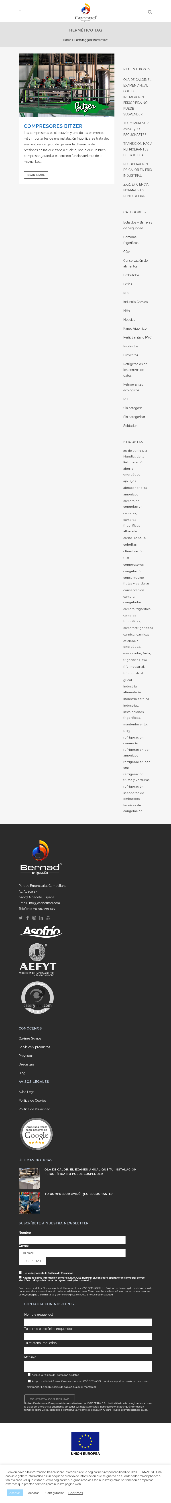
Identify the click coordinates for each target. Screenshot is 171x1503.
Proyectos (130, 355)
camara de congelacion (133, 503)
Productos (130, 346)
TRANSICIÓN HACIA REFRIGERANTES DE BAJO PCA (137, 149)
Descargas (26, 1064)
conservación (133, 590)
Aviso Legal (27, 1092)
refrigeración (133, 786)
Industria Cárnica (135, 302)
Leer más (75, 1493)
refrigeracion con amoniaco (137, 752)
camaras (129, 513)
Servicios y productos (34, 1047)
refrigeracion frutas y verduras (136, 777)
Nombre (25, 1232)
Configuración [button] (55, 1493)
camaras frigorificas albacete (131, 525)
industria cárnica (136, 699)
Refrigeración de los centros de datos (135, 369)
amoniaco (130, 494)
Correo (23, 1246)
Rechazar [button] (32, 1493)
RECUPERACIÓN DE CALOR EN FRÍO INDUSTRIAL (137, 169)
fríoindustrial (133, 673)
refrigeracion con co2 (137, 764)
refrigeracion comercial (133, 740)
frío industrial (133, 666)
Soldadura (130, 426)
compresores (133, 564)
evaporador (132, 653)
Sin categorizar (134, 417)
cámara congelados (132, 599)
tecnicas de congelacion (133, 808)
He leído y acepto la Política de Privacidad (48, 1273)
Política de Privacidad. (101, 1294)
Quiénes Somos (30, 1038)
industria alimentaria (132, 689)
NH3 (126, 311)
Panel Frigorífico (135, 328)
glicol (127, 680)
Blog (22, 1073)
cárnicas (142, 634)
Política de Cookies (32, 1100)
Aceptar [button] (14, 1493)
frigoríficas (131, 660)
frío (144, 660)
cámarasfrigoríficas (138, 628)
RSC (126, 399)
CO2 (126, 251)
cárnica (129, 634)
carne (127, 538)
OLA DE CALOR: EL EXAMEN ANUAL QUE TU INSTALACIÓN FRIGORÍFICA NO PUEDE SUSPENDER (137, 97)
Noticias (129, 319)
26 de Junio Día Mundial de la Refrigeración (135, 456)
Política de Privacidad (34, 1109)
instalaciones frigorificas (133, 714)
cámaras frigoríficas (131, 618)
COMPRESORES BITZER (53, 126)
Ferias (127, 284)
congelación (133, 571)
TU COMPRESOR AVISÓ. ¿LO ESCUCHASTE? (136, 129)
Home (67, 40)
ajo (125, 481)
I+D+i (126, 293)
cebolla (140, 538)
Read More (36, 174)
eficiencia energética (131, 643)
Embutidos (131, 275)
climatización (133, 551)
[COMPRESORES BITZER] (66, 85)
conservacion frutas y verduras (136, 580)
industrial (130, 705)
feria (146, 653)
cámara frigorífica (137, 609)
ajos (133, 481)
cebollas (130, 544)
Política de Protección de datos (61, 1375)
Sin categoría (132, 408)
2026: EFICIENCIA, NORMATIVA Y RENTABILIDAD (136, 190)
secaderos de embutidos (133, 795)
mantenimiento (135, 724)
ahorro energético (131, 471)
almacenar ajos (135, 487)
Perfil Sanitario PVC (137, 337)
